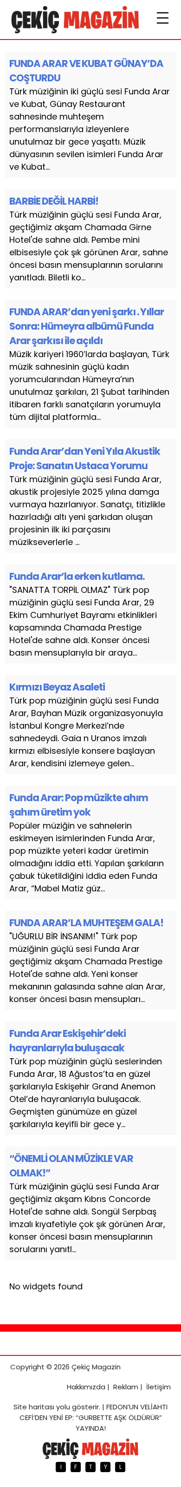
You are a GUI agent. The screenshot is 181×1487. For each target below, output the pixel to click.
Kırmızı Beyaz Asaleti (57, 687)
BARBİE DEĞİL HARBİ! (53, 201)
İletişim (158, 1387)
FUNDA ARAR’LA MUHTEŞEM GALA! (86, 922)
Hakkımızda (86, 1387)
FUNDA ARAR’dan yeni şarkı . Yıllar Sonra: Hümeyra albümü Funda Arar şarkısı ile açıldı (86, 326)
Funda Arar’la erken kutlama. (76, 576)
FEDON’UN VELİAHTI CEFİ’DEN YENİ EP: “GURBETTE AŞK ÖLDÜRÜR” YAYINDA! (93, 1417)
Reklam (125, 1387)
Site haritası (33, 1407)
